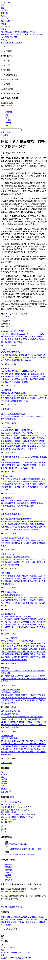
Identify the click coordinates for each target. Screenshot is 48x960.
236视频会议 (15, 922)
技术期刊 (9, 123)
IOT (16, 592)
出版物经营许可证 (15, 907)
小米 (2, 498)
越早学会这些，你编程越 (15, 557)
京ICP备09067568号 (16, 892)
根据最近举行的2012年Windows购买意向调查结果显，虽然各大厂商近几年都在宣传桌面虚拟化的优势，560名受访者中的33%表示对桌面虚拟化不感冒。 (24, 398)
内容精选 (9, 112)
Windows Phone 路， (12, 331)
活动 (7, 125)
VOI (2, 736)
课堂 (13, 43)
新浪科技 (4, 917)
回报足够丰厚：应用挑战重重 (19, 501)
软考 (15, 35)
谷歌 (2, 476)
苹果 (6, 498)
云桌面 (3, 614)
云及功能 (11, 595)
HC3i (19, 844)
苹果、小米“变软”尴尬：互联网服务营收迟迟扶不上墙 (23, 479)
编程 (8, 573)
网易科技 (18, 917)
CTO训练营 (29, 855)
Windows (13, 690)
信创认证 (20, 35)
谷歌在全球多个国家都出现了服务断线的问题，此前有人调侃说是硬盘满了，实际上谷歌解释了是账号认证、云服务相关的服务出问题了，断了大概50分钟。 (23, 465)
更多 (12, 797)
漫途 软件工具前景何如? (15, 538)
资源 (6, 43)
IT (21, 514)
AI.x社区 (37, 849)
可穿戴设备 (5, 592)
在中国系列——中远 (17, 641)
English (8, 875)
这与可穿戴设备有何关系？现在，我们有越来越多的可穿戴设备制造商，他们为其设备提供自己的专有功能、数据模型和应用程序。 (23, 581)
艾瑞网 (10, 919)
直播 (20, 43)
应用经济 (14, 638)
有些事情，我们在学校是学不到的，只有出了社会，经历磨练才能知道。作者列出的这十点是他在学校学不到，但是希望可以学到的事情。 (23, 562)
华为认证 (27, 35)
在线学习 (4, 40)
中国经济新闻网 (31, 919)
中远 (8, 668)
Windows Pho (6, 350)
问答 (10, 43)
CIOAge (14, 844)
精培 (16, 855)
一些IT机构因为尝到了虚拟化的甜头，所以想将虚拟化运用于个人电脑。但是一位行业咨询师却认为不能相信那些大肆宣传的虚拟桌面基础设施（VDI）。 (23, 357)
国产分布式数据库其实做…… (15, 414)
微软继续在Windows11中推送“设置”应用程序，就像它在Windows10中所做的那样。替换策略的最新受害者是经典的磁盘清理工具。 (24, 678)
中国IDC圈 (24, 922)
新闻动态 (9, 867)
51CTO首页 (5, 2)
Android (7, 476)
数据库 (3, 427)
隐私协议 (9, 880)
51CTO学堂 (9, 855)
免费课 (3, 16)
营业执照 (4, 907)
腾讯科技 (11, 917)
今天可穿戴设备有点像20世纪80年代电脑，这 (23, 576)
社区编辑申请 (6, 132)
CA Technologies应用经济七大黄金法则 (16, 617)
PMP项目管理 (6, 37)
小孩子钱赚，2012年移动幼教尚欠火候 (19, 371)
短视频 (19, 32)
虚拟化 (3, 554)
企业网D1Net (33, 922)
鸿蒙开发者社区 (7, 21)
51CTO (8, 844)
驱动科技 (33, 917)
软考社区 (4, 13)
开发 (6, 763)
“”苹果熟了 (10, 692)
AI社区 (8, 120)
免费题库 (15, 37)
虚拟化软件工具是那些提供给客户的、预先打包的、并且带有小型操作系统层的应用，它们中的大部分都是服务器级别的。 (23, 543)
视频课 (3, 32)
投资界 (41, 922)
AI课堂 (3, 24)
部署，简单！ (10, 738)
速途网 (22, 919)
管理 (10, 763)
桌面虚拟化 (5, 316)
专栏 (17, 43)
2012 (2, 390)
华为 (12, 476)
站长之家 (16, 919)
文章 (2, 43)
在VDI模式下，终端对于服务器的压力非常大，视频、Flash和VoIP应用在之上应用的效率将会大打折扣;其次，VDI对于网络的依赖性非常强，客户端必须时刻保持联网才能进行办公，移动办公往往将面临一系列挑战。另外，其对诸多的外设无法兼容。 (24, 722)
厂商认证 (35, 35)
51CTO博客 (9, 849)
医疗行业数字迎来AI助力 (16, 519)
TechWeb (4, 919)
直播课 (25, 32)
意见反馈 (9, 873)
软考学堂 (31, 32)
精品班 (3, 10)
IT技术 (41, 35)
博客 (2, 5)
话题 (7, 117)
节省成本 (11, 352)
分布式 (9, 427)
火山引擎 (8, 925)
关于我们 (9, 864)
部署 (2, 763)
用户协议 (9, 877)
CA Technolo (5, 638)
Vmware (9, 554)
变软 (10, 498)
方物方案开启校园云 (17, 430)
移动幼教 (8, 390)
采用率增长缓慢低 (13, 393)
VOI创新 (9, 714)
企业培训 (4, 18)
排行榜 (14, 32)
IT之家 (40, 919)
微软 (18, 690)
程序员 (3, 573)
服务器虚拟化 (15, 514)
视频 (7, 115)
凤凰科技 (25, 917)
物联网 (12, 592)
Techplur (24, 844)
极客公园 (6, 922)
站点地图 (9, 870)
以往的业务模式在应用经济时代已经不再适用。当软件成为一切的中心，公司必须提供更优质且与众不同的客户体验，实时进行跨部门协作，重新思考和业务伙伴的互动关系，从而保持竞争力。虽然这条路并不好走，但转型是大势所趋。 (23, 624)
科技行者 (40, 917)
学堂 (2, 8)
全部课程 (4, 35)
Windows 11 (5, 690)
